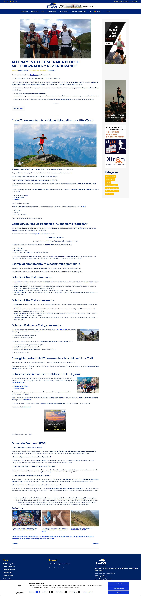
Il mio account (134, 1)
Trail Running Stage (36, 538)
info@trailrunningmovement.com (59, 564)
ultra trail (46, 538)
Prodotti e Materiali (112, 191)
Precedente (15, 543)
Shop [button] (42, 11)
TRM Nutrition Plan (9, 566)
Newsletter (126, 1)
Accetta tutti (119, 583)
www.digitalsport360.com (103, 579)
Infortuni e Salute (111, 185)
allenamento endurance (19, 536)
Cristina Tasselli (23, 70)
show (21, 108)
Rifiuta (118, 592)
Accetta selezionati (119, 588)
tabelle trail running (84, 536)
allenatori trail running (56, 536)
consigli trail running (70, 536)
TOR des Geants (62, 329)
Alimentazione (110, 176)
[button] (97, 11)
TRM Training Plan (8, 564)
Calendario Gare (8, 575)
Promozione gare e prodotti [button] (78, 11)
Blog (90, 11)
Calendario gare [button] (51, 11)
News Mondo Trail (111, 188)
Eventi (108, 182)
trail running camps (23, 538)
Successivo (95, 543)
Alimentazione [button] (34, 11)
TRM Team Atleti (63, 11)
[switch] (51, 592)
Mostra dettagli (87, 592)
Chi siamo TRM (118, 1)
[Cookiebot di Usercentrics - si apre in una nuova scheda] (19, 593)
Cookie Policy (7, 579)
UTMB (52, 538)
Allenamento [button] (24, 11)
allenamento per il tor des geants (38, 536)
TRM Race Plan (7, 572)
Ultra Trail (82, 206)
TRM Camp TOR (19, 388)
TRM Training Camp (9, 569)
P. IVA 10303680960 (101, 576)
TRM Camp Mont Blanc (21, 386)
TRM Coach (27, 400)
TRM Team (109, 194)
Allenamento (52, 70)
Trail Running (34, 75)
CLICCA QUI (27, 407)
